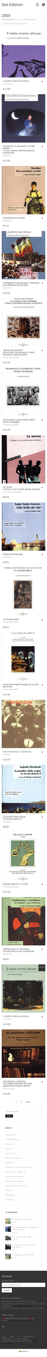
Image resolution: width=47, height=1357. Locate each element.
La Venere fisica (11, 619)
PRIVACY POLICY (7, 1339)
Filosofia (9, 1162)
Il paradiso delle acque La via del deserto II (14, 818)
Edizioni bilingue (12, 1158)
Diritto (7, 1148)
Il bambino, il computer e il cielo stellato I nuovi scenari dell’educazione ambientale (19, 149)
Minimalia (7, 220)
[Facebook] (3, 1326)
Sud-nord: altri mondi (12, 492)
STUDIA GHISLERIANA (11, 357)
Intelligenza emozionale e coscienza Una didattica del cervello (21, 284)
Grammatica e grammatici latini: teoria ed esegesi (19, 421)
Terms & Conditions (21, 1339)
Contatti (11, 1336)
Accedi (4, 1336)
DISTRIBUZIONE (29, 1336)
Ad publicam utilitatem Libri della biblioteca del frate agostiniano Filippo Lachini (17, 1084)
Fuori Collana (8, 1088)
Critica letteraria (12, 1139)
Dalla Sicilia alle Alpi (13, 554)
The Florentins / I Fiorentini (17, 751)
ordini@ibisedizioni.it (22, 1306)
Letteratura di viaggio (14, 1171)
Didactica (7, 155)
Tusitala (6, 754)
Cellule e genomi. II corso (15, 884)
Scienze (8, 1199)
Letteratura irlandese (14, 1181)
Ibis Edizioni (12, 5)
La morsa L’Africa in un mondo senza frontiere (21, 488)
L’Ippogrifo (7, 84)
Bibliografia (10, 1134)
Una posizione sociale (14, 218)
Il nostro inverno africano (16, 81)
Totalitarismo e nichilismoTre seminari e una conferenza (18, 950)
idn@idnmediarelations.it (19, 1320)
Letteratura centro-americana (17, 1167)
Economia (9, 1153)
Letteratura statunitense (15, 1185)
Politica (8, 1190)
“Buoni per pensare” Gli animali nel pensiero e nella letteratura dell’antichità (18, 352)
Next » (28, 1102)
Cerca (9, 1116)
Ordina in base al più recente (15, 23)
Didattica (9, 1144)
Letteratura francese (13, 1176)
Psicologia (9, 1195)
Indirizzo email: (8, 1280)
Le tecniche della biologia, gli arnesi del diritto (21, 685)
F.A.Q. (19, 1336)
